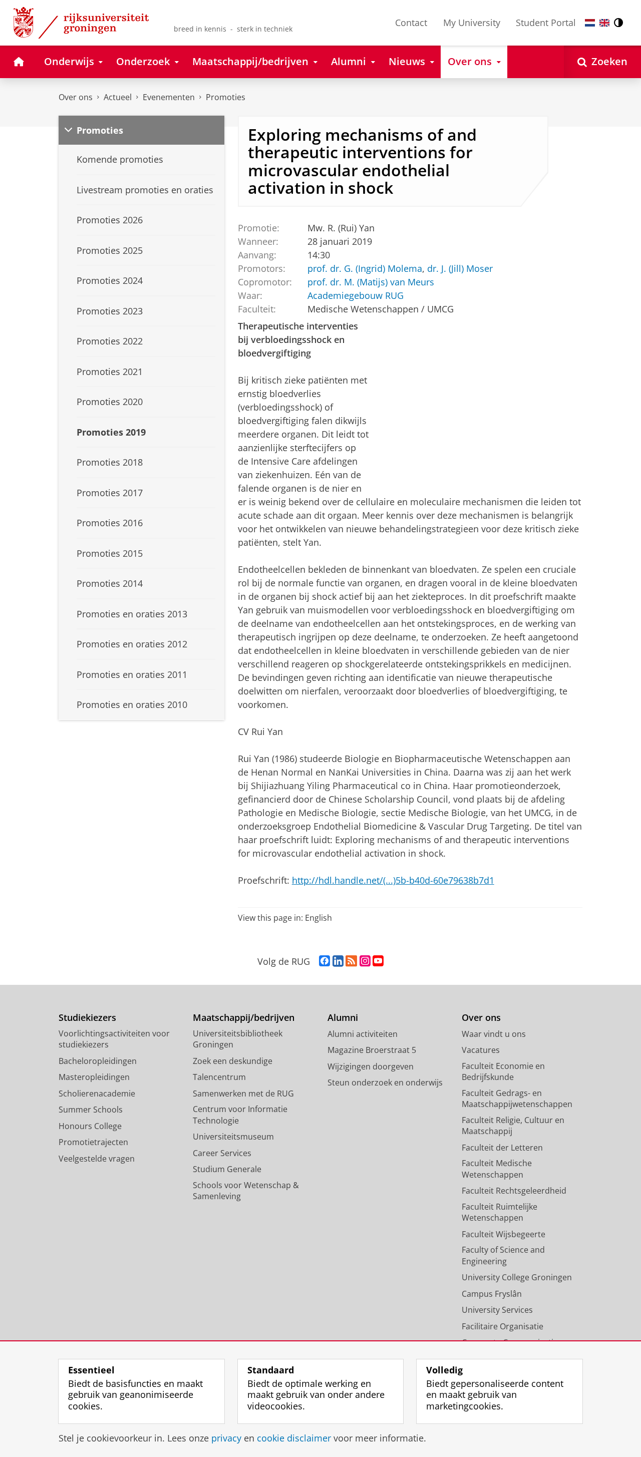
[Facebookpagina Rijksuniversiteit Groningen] (324, 961)
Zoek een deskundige (232, 1060)
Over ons (76, 97)
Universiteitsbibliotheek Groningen (237, 1039)
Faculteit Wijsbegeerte (503, 1234)
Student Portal (546, 23)
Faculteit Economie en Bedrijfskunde (503, 1071)
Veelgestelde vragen (97, 1158)
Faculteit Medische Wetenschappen (497, 1169)
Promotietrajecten (93, 1142)
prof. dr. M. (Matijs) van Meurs (370, 282)
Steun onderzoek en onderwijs (385, 1082)
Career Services (222, 1153)
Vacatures (481, 1049)
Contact (411, 23)
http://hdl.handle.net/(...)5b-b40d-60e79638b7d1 (393, 880)
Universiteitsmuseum (233, 1136)
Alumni (343, 1017)
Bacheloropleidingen (98, 1060)
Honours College (90, 1126)
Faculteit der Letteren (502, 1147)
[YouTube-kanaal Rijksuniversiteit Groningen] (378, 961)
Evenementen (169, 97)
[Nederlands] (590, 23)
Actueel (118, 97)
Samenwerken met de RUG (243, 1093)
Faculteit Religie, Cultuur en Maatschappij (513, 1126)
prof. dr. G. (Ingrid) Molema (364, 268)
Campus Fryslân (492, 1293)
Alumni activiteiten (363, 1033)
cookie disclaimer (294, 1438)
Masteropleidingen (94, 1076)
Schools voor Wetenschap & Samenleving (246, 1191)
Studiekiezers (87, 1017)
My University (471, 23)
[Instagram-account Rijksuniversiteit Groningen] (365, 961)
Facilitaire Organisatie (502, 1326)
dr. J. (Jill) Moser (460, 268)
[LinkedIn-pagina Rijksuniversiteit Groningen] (338, 961)
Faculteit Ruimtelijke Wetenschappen (499, 1212)
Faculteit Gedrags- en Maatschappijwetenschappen (517, 1098)
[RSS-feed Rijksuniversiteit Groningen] (351, 961)
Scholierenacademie (97, 1093)
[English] (604, 23)
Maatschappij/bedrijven (243, 1017)
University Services (497, 1309)
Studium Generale (227, 1169)
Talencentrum (219, 1076)
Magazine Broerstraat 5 (372, 1049)
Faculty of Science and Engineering (503, 1255)
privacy (226, 1438)
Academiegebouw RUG (355, 295)
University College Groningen (517, 1277)
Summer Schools (91, 1109)
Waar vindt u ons (494, 1033)
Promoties (225, 97)
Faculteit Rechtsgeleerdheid (514, 1190)
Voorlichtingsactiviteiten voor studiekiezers (114, 1039)
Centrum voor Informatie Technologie (240, 1115)
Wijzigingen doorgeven (371, 1066)
